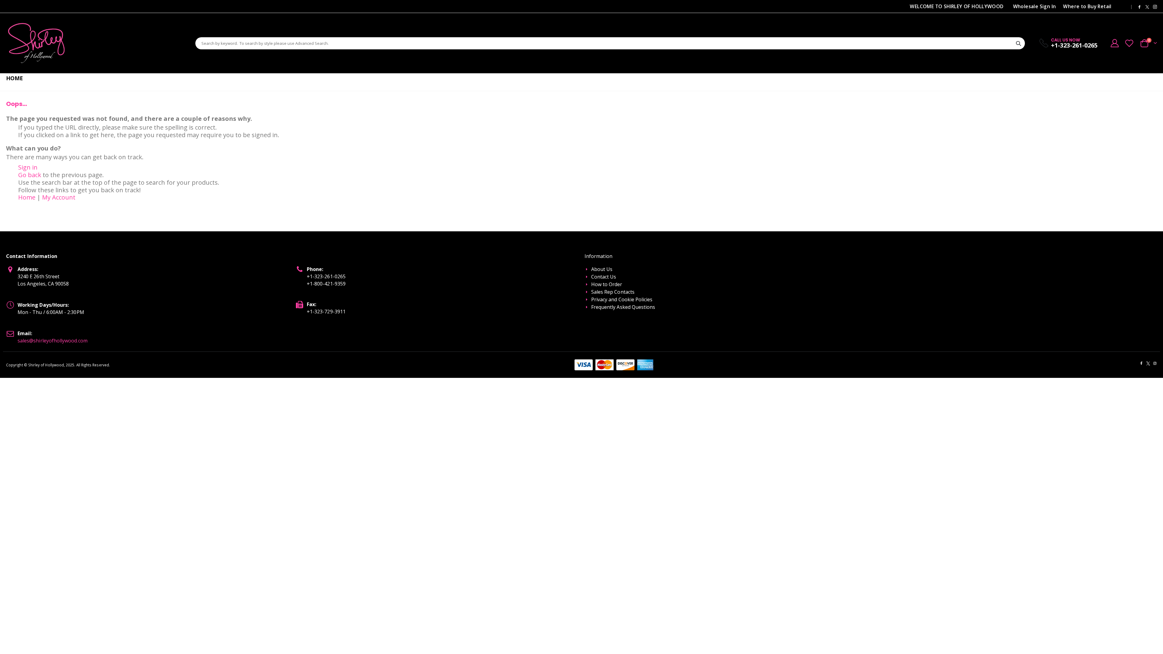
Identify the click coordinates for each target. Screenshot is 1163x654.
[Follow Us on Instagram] (1155, 6)
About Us (602, 269)
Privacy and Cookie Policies (622, 299)
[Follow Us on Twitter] (1147, 6)
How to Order (606, 284)
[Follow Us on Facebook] (1139, 6)
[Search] (1018, 43)
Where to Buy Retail (1087, 6)
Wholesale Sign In (1034, 6)
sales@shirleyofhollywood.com (53, 340)
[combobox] (610, 43)
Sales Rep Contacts (613, 292)
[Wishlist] (1129, 43)
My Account (58, 197)
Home (26, 197)
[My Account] (1114, 43)
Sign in (28, 167)
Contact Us (603, 276)
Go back (29, 175)
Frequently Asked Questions (623, 307)
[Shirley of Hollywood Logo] (36, 43)
